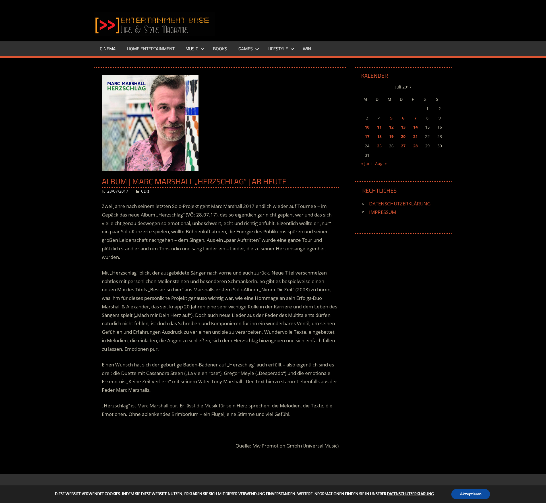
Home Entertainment (151, 48)
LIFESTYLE (278, 48)
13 (403, 127)
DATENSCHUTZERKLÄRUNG (400, 203)
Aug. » (381, 163)
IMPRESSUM (382, 212)
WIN (307, 48)
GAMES (245, 48)
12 (391, 127)
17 (367, 136)
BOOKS (220, 48)
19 (391, 136)
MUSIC (191, 48)
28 (415, 146)
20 (403, 136)
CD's (145, 191)
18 (379, 136)
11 (379, 127)
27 (403, 146)
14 (415, 127)
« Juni (366, 163)
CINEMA (108, 48)
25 (379, 146)
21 (415, 136)
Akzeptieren (470, 494)
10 (367, 127)
